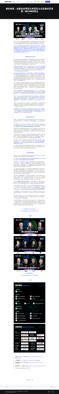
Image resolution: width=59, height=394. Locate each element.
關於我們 (42, 1)
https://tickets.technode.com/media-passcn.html (36, 365)
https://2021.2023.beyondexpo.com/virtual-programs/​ (29, 275)
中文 (53, 1)
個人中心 (27, 1)
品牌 (18, 1)
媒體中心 (39, 1)
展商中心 (31, 1)
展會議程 (35, 1)
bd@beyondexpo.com (29, 360)
